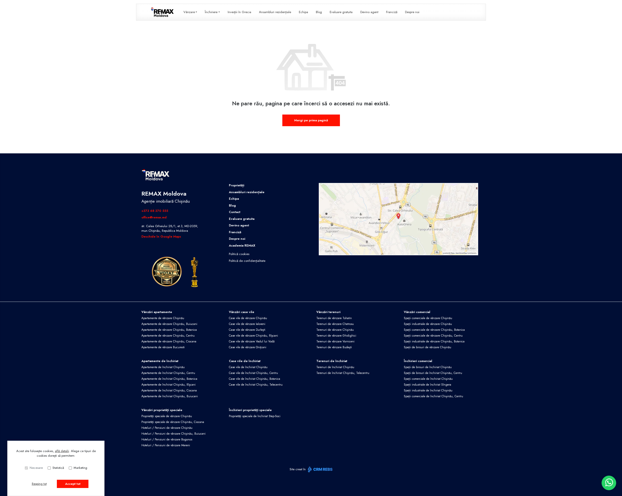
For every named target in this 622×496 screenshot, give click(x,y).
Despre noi (412, 12)
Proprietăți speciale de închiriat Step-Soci (254, 416)
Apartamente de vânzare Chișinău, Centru (168, 335)
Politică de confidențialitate (247, 260)
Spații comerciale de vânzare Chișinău (428, 318)
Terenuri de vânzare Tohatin (334, 318)
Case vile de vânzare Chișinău (248, 318)
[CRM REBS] (320, 469)
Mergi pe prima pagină (311, 120)
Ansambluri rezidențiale (275, 12)
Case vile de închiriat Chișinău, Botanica (254, 379)
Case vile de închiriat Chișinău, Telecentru (256, 384)
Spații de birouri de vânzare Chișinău (427, 347)
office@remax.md (154, 217)
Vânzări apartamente (156, 312)
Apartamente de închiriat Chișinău (163, 367)
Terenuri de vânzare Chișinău (335, 330)
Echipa (303, 12)
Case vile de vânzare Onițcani (247, 347)
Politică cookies (239, 254)
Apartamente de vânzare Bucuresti (163, 347)
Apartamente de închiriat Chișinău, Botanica (169, 379)
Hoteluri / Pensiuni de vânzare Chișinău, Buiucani (173, 433)
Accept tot (72, 483)
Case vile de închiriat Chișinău (248, 367)
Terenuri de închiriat (331, 361)
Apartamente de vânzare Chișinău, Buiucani (169, 324)
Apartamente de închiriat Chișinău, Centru (168, 373)
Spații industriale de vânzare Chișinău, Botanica (434, 341)
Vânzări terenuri (328, 312)
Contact (234, 212)
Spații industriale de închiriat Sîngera (427, 384)
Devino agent (369, 12)
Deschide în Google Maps (161, 236)
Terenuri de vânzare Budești (334, 347)
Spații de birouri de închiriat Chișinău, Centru (433, 373)
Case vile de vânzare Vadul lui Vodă (252, 341)
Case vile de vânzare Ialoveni (247, 324)
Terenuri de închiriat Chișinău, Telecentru (342, 373)
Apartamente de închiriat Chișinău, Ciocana (169, 390)
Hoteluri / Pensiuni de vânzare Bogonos (166, 439)
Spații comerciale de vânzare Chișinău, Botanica (434, 330)
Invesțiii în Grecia (239, 12)
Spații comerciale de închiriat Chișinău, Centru (433, 396)
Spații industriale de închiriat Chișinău (428, 390)
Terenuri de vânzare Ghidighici (336, 335)
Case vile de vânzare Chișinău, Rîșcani (253, 335)
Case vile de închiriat (244, 361)
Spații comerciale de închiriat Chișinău (428, 379)
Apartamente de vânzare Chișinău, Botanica (169, 330)
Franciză (391, 12)
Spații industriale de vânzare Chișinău (428, 324)
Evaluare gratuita (341, 12)
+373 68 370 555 (154, 210)
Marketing (80, 467)
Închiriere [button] (211, 12)
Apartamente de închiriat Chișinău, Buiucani (169, 396)
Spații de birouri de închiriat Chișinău (428, 367)
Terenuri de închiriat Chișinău (335, 367)
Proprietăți (236, 185)
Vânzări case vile (241, 312)
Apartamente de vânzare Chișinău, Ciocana (168, 341)
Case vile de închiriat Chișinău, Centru (253, 373)
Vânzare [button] (189, 12)
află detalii (62, 451)
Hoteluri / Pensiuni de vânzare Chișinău (166, 428)
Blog (319, 12)
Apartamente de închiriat (159, 361)
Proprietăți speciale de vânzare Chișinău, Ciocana (172, 422)
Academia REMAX (242, 245)
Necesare (36, 467)
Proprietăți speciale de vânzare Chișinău (166, 416)
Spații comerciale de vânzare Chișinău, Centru (433, 335)
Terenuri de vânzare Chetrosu (335, 324)
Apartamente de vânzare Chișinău (162, 318)
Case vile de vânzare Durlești (247, 330)
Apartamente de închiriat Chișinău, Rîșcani (168, 384)
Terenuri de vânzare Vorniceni (335, 341)
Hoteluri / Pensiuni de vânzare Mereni (165, 445)
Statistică (58, 467)
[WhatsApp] (609, 483)
